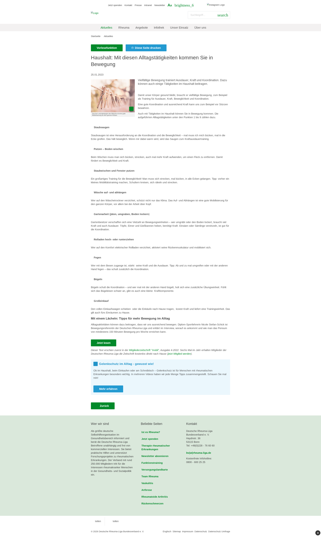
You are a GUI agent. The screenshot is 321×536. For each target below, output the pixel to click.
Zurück (104, 405)
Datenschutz (200, 531)
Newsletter (159, 5)
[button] (96, 521)
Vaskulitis (147, 483)
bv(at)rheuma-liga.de (198, 452)
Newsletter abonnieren (154, 456)
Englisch (167, 531)
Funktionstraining (152, 462)
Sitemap (177, 531)
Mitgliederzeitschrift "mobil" (144, 350)
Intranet (148, 5)
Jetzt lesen (103, 342)
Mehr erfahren (108, 388)
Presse (138, 5)
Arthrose (146, 490)
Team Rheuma (149, 476)
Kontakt (128, 5)
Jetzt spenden (115, 5)
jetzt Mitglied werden (179, 353)
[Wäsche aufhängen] (113, 95)
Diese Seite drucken (147, 47)
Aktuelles (108, 36)
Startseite (95, 36)
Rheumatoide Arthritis (154, 496)
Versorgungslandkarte (154, 469)
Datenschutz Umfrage (219, 531)
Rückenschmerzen (152, 503)
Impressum (187, 531)
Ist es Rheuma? (150, 432)
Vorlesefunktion (107, 47)
